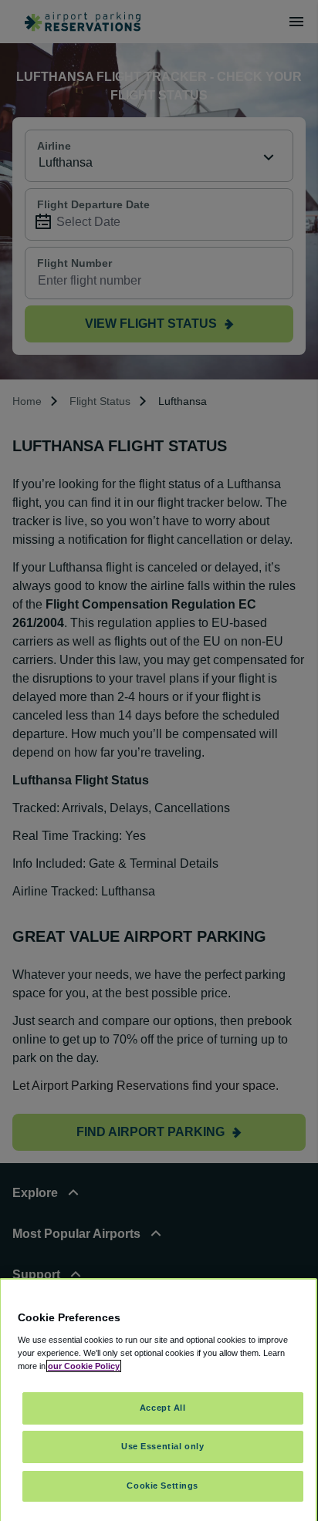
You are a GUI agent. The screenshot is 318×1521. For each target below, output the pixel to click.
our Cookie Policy (84, 1366)
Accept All (163, 1407)
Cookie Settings (162, 1485)
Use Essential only (162, 1446)
